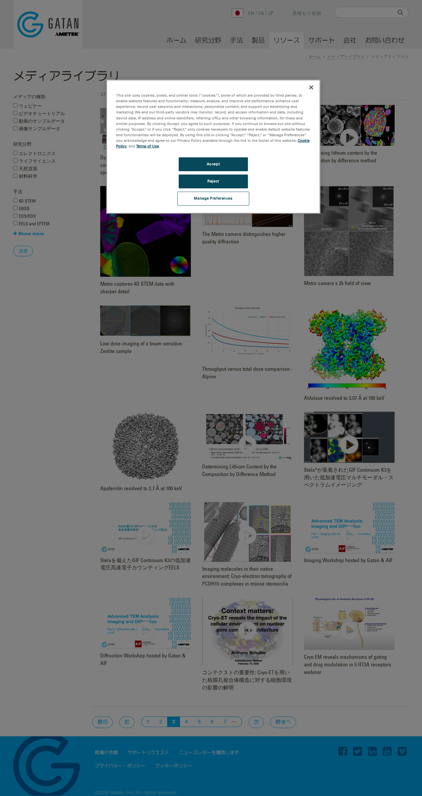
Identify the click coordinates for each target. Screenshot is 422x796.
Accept (213, 164)
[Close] (311, 87)
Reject (213, 181)
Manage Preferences (213, 198)
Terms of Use (147, 146)
